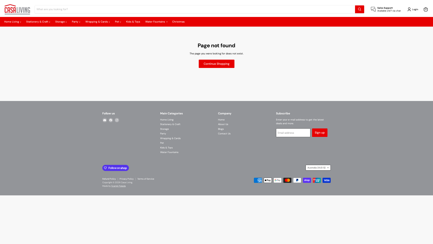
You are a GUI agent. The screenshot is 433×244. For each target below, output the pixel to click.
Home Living (12, 21)
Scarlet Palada (118, 186)
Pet (117, 21)
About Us (223, 124)
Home (221, 119)
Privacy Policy (127, 178)
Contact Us (224, 133)
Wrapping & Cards (97, 21)
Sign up (320, 132)
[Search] (359, 9)
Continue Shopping (217, 64)
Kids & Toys (133, 21)
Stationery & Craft (37, 21)
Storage (60, 21)
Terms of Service (145, 178)
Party (75, 21)
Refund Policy (109, 178)
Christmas (178, 21)
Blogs (221, 128)
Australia (316, 167)
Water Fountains (155, 21)
